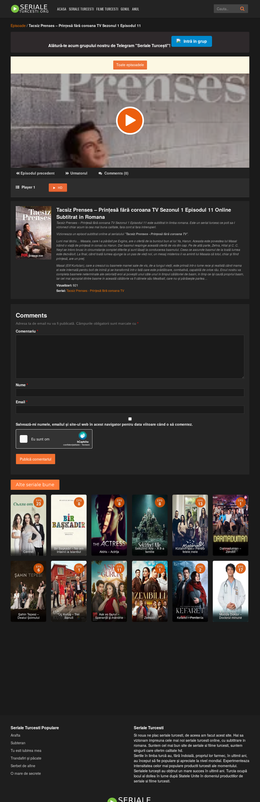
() (116, 173)
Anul (135, 8)
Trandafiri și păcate (26, 758)
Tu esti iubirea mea (26, 750)
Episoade (18, 25)
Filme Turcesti (107, 8)
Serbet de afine (23, 765)
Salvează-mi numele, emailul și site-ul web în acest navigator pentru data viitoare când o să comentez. (104, 424)
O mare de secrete (26, 773)
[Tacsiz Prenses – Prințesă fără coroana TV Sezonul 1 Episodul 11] (130, 121)
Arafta (15, 735)
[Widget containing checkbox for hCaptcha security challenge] (54, 439)
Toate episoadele (130, 64)
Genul (125, 8)
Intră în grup (195, 41)
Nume (22, 384)
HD (60, 187)
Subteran (18, 742)
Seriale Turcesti (81, 8)
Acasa (61, 8)
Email (21, 401)
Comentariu (27, 331)
